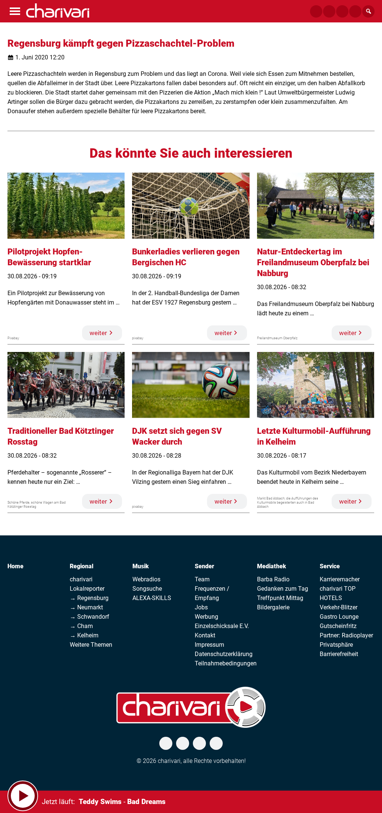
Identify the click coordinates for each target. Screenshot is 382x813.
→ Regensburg (89, 598)
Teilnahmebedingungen (226, 663)
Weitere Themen (91, 644)
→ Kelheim (84, 635)
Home (15, 566)
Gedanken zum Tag (282, 588)
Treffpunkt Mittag (280, 598)
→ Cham (81, 626)
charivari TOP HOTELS (338, 593)
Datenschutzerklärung (224, 654)
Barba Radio (273, 579)
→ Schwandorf (89, 616)
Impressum (209, 644)
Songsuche (147, 588)
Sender (204, 566)
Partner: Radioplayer (346, 635)
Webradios (146, 579)
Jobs (201, 607)
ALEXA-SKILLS (151, 598)
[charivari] (57, 10)
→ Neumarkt (86, 607)
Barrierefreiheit (339, 654)
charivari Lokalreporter (87, 584)
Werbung (206, 616)
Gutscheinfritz (338, 626)
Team (202, 579)
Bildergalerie (273, 607)
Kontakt (205, 635)
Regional (81, 566)
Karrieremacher (340, 579)
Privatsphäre (336, 644)
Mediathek (271, 566)
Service (330, 566)
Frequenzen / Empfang (212, 593)
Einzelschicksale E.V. (222, 626)
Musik (140, 566)
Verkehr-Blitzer (338, 607)
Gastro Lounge (339, 616)
